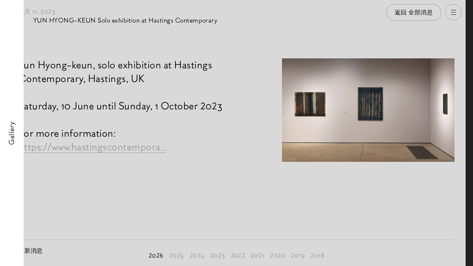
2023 (217, 255)
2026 (156, 255)
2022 (238, 255)
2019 (298, 255)
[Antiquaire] (469, 133)
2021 (257, 255)
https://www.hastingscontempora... (92, 147)
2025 (176, 255)
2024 (197, 255)
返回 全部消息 (414, 12)
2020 (277, 255)
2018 (317, 255)
